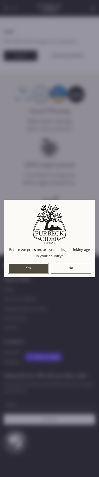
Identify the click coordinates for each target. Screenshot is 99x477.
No (71, 268)
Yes (28, 268)
